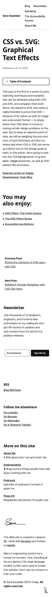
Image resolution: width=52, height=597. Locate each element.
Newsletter (40, 6)
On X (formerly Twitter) (17, 424)
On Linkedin (11, 412)
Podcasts (9, 480)
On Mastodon (12, 420)
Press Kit (9, 495)
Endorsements (12, 464)
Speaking (30, 11)
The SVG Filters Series (18, 218)
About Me (30, 25)
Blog (27, 6)
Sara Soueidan (11, 15)
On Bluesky (10, 416)
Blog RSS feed (12, 390)
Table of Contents (20, 81)
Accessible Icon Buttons (19, 224)
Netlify (11, 545)
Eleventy (26, 541)
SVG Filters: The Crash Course (23, 213)
